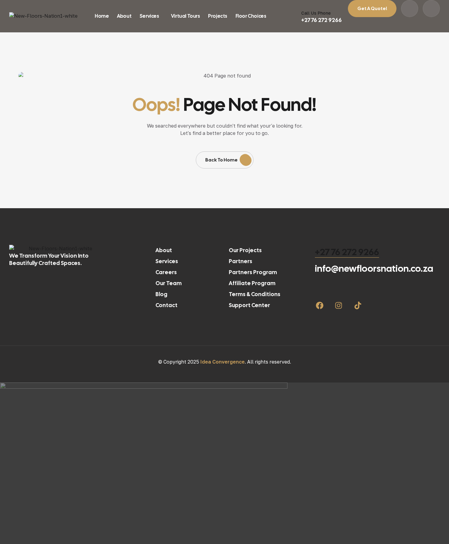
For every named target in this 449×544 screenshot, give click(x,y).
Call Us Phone (316, 13)
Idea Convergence (222, 362)
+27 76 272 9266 (347, 252)
